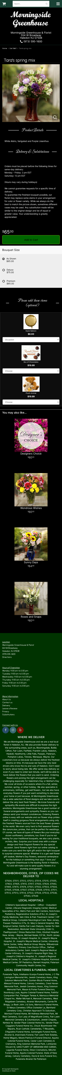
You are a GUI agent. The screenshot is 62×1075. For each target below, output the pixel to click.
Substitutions (8, 714)
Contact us (7, 702)
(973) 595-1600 (32, 41)
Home (4, 48)
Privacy (5, 711)
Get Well (13, 48)
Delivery (6, 705)
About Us (6, 699)
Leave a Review (9, 708)
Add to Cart (31, 239)
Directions (7, 657)
